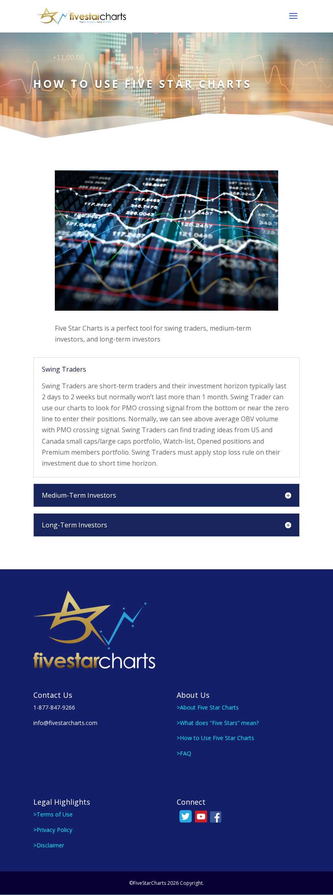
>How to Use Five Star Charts (215, 738)
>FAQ (184, 753)
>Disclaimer (48, 845)
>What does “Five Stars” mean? (218, 723)
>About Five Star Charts (208, 707)
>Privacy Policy (52, 830)
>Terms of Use (53, 814)
